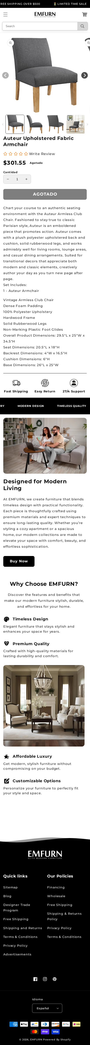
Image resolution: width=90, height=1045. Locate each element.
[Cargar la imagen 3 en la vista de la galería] (55, 124)
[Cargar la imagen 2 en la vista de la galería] (35, 124)
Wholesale (56, 896)
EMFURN (36, 1039)
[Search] (82, 26)
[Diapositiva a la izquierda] (2, 124)
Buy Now (19, 561)
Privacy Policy (15, 946)
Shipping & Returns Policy (64, 916)
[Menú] (5, 14)
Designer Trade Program (16, 907)
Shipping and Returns (22, 928)
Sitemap (10, 887)
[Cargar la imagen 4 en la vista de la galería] (75, 124)
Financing (56, 887)
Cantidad (10, 172)
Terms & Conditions (20, 937)
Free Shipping (16, 919)
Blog (7, 896)
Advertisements (17, 954)
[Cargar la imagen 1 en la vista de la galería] (15, 124)
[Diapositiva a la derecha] (87, 124)
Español (43, 1008)
